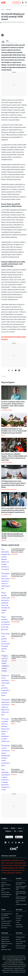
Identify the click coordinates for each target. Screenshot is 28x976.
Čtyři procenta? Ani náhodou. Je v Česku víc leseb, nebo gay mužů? (17, 618)
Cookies (23, 966)
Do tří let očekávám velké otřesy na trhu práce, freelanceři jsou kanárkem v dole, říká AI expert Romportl (13, 405)
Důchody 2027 (19, 943)
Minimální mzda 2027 (21, 945)
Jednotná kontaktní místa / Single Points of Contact (13, 970)
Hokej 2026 (18, 918)
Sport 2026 (19, 909)
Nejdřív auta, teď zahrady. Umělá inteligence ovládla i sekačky (19, 657)
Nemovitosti (9, 865)
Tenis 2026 (18, 920)
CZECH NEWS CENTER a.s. (20, 956)
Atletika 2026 (19, 924)
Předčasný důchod (20, 937)
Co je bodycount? (5, 896)
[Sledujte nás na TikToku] (22, 842)
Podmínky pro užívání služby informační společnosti (14, 964)
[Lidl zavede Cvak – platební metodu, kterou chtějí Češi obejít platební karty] (5, 642)
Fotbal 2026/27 (19, 916)
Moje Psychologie (6, 860)
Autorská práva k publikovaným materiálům (13, 963)
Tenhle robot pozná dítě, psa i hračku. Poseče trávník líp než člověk (12, 536)
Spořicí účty (18, 939)
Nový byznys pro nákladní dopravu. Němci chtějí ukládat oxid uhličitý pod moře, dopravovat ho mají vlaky (14, 457)
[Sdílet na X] (12, 370)
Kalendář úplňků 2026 (6, 894)
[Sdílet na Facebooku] (9, 370)
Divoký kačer (4, 927)
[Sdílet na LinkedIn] (19, 370)
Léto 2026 (18, 878)
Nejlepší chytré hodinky (6, 943)
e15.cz (2, 9)
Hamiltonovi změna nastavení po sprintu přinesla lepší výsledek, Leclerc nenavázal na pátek (18, 746)
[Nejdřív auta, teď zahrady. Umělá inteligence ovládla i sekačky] (6, 663)
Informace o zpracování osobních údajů (11, 966)
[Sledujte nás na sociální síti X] (9, 842)
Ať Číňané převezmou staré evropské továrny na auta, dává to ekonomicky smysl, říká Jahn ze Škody (13, 484)
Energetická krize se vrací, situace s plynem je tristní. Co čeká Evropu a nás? (18, 574)
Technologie (4, 933)
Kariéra (21, 831)
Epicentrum (4, 882)
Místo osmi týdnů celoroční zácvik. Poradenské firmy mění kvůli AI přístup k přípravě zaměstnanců (14, 510)
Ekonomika (19, 933)
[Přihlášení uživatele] (22, 2)
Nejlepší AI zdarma (5, 941)
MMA (17, 913)
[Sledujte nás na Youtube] (19, 842)
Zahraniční (8, 9)
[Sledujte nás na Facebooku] (12, 842)
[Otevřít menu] (25, 2)
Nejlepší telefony (5, 939)
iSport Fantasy (10, 863)
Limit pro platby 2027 (21, 941)
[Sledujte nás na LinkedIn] (5, 842)
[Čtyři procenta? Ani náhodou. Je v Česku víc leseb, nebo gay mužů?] (5, 623)
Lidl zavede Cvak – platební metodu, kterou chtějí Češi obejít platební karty (18, 635)
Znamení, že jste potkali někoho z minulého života (21, 888)
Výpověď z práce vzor (6, 925)
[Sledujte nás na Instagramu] (15, 842)
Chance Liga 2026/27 (8, 873)
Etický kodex (6, 972)
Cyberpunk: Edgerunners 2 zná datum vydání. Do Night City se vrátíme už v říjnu (18, 701)
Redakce (13, 828)
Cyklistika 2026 (19, 926)
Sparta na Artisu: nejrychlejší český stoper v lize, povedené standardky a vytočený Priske (18, 676)
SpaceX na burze (5, 937)
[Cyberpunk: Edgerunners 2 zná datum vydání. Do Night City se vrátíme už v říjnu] (5, 707)
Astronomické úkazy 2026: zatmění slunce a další (21, 893)
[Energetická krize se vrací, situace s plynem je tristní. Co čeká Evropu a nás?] (5, 581)
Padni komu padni (5, 923)
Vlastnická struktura (18, 968)
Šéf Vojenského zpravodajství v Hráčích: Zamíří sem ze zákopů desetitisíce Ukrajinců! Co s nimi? (18, 771)
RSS (15, 831)
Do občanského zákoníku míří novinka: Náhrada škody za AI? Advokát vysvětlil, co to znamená (18, 550)
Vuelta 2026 (18, 873)
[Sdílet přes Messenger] (15, 370)
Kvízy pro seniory (5, 892)
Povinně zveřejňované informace (17, 972)
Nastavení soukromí (8, 968)
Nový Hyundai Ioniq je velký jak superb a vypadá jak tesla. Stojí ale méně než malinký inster (19, 594)
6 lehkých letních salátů (21, 904)
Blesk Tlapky (15, 860)
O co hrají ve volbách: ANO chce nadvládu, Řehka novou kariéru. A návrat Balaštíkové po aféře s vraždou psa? (19, 720)
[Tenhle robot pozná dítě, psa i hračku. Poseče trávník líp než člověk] (14, 525)
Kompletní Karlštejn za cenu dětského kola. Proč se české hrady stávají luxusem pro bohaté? (14, 431)
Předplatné (8, 831)
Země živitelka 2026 (20, 948)
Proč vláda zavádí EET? (6, 921)
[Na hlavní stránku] (3, 2)
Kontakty (5, 828)
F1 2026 (17, 922)
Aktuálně (3, 878)
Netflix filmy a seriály (6, 949)
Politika (3, 909)
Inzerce (20, 828)
